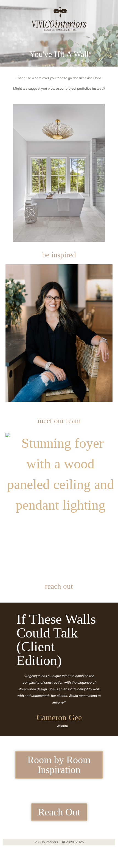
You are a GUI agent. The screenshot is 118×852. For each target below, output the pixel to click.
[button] (13, 11)
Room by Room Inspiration (59, 764)
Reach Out (59, 812)
